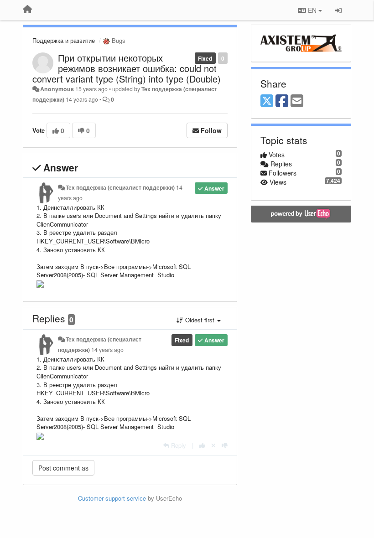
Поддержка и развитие (63, 40)
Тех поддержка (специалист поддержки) (120, 187)
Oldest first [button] (199, 320)
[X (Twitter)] (266, 101)
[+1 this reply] (202, 445)
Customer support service (112, 498)
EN (312, 10)
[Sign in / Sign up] (338, 10)
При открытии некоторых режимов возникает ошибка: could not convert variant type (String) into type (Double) (126, 68)
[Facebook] (281, 101)
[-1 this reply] (225, 445)
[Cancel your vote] (213, 445)
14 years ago (107, 350)
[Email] (297, 101)
